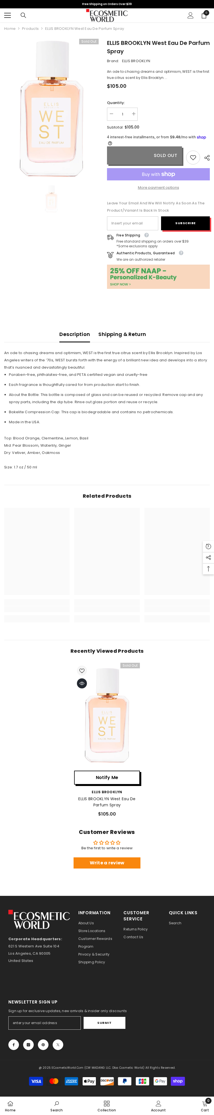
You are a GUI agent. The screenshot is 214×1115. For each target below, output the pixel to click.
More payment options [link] (158, 187)
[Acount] (191, 15)
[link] (193, 158)
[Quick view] (82, 683)
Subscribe (185, 223)
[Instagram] (28, 1044)
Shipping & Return (122, 334)
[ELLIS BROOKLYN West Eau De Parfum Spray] (107, 715)
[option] (51, 109)
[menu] (7, 15)
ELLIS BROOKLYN (136, 61)
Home (10, 28)
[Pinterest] (43, 1044)
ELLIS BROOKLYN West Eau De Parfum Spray (106, 802)
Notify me (107, 777)
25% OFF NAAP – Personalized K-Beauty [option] (107, 4)
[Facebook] (13, 1044)
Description (74, 334)
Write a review (107, 863)
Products (30, 28)
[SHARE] (205, 158)
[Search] (23, 15)
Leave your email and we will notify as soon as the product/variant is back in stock (156, 206)
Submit (104, 1022)
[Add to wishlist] (82, 671)
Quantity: (116, 102)
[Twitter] (58, 1044)
